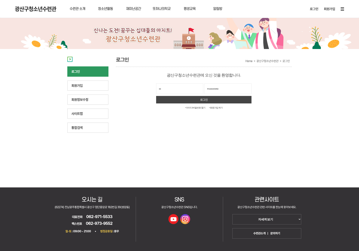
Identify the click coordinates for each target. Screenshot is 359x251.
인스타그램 (185, 219)
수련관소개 (259, 233)
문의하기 (275, 233)
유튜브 (173, 219)
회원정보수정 (79, 100)
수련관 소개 (77, 9)
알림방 (217, 9)
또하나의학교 (162, 9)
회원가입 (329, 9)
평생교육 (190, 9)
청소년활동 (105, 9)
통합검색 (77, 128)
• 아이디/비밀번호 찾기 (195, 107)
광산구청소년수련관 (267, 61)
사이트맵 (77, 114)
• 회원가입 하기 (216, 107)
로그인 (314, 9)
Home (248, 61)
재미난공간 (133, 9)
